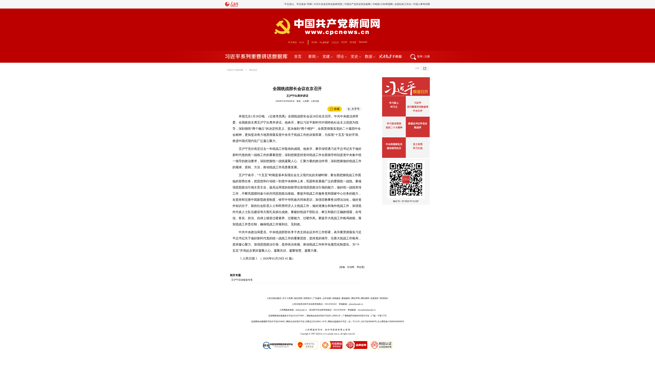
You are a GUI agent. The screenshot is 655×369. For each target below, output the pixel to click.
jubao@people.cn (356, 304)
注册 (427, 56)
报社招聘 (298, 298)
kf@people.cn (301, 310)
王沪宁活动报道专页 (242, 280)
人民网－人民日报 (311, 101)
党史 (354, 56)
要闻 (312, 56)
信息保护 (374, 298)
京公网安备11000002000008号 (390, 321)
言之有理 (418, 144)
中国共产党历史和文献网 (357, 4)
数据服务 (346, 298)
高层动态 (253, 70)
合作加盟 (327, 298)
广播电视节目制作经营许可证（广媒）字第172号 (365, 316)
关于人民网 (287, 298)
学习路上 (394, 103)
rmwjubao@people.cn (367, 310)
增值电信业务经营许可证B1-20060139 (323, 316)
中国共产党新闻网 (235, 70)
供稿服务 (336, 298)
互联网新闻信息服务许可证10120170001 (286, 316)
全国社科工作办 (403, 4)
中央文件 (418, 111)
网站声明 (355, 298)
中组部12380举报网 (382, 4)
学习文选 (418, 148)
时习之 (394, 107)
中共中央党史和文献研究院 (328, 4)
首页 (298, 56)
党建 (326, 56)
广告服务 (317, 298)
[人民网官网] (231, 6)
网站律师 (365, 298)
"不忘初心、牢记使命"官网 (297, 4)
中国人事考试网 (421, 4)
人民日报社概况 (274, 298)
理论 (340, 56)
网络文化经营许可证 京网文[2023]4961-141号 (306, 321)
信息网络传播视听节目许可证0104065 (268, 321)
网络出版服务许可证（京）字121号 (344, 321)
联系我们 (384, 298)
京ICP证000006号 (369, 321)
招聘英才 (308, 298)
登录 (420, 56)
